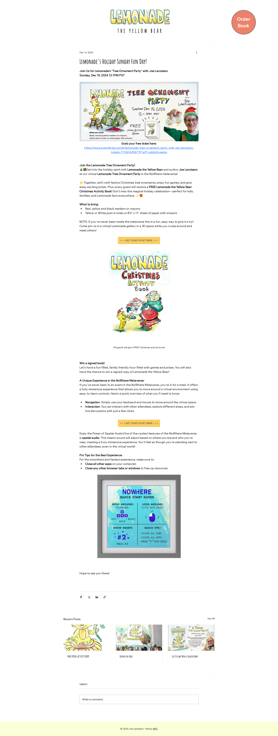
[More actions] (197, 53)
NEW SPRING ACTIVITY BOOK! (78, 656)
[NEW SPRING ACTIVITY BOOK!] (87, 638)
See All (211, 618)
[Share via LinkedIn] (96, 597)
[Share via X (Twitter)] (88, 597)
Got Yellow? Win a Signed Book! (185, 656)
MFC (155, 728)
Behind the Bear (126, 656)
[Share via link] (104, 597)
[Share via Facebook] (81, 597)
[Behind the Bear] (139, 638)
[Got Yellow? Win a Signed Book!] (191, 638)
